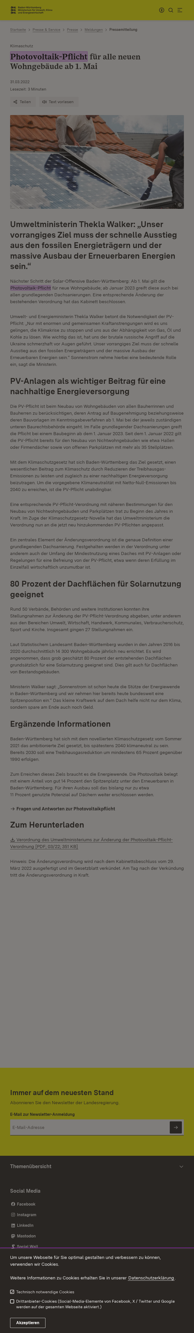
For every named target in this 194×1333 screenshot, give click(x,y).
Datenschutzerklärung (151, 1277)
